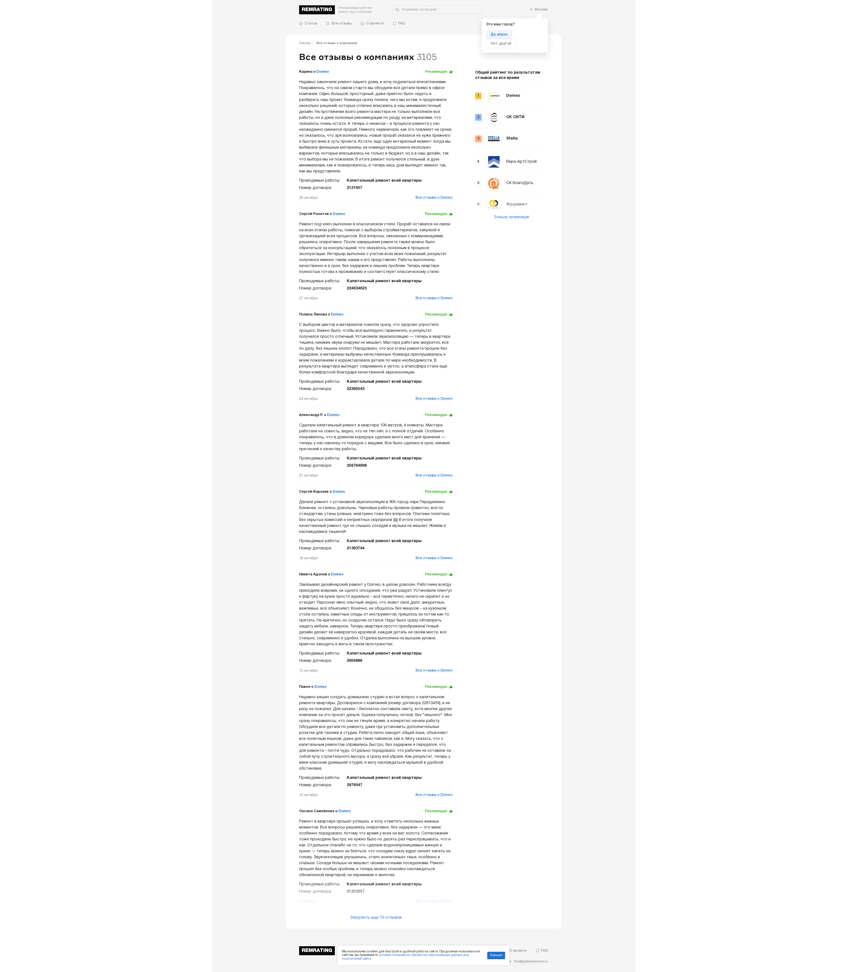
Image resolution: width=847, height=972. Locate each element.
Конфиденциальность (531, 961)
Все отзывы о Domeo (434, 197)
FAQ (401, 23)
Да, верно (499, 34)
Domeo (323, 71)
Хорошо (496, 955)
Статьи (311, 23)
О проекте (375, 23)
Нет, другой (501, 43)
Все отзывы (342, 23)
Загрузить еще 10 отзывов (376, 918)
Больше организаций (511, 217)
